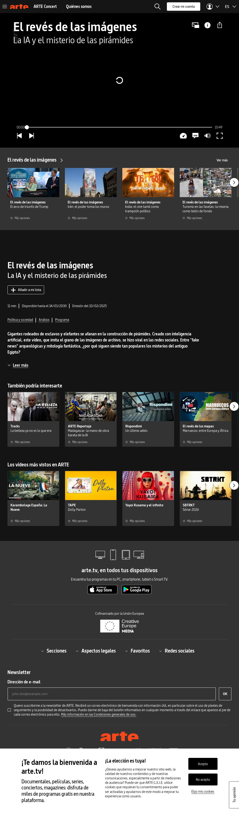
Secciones (57, 651)
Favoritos (140, 651)
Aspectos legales (98, 651)
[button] (157, 6)
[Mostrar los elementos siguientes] (234, 182)
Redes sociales (179, 651)
